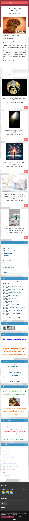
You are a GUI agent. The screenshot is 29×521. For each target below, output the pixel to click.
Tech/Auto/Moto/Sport (9, 267)
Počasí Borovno (14, 379)
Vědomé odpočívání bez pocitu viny (10, 301)
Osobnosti (6, 255)
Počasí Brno (14, 370)
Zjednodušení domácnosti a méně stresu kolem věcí (14, 307)
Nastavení (14, 519)
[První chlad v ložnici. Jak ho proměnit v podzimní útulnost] (4, 327)
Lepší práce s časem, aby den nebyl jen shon (12, 310)
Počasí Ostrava (14, 375)
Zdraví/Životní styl (8, 262)
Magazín (6, 246)
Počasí (24, 489)
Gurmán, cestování (8, 265)
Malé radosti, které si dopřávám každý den (12, 313)
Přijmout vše (7, 516)
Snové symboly (7, 260)
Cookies (6, 272)
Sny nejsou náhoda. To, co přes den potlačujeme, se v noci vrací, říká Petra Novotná (14, 196)
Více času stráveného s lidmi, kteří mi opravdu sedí (13, 286)
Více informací (14, 514)
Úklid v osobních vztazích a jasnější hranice (12, 292)
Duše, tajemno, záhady (15, 13)
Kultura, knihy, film (8, 248)
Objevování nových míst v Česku (10, 298)
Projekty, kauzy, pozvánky (9, 250)
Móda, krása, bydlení (8, 253)
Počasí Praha (14, 364)
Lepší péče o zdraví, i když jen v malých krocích (13, 289)
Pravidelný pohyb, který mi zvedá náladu (11, 295)
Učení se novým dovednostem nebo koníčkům (12, 304)
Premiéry (6, 269)
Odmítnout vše (21, 516)
